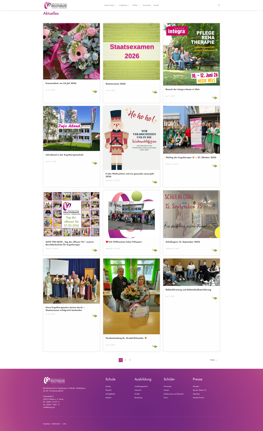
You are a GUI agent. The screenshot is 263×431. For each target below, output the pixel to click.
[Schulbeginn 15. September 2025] (214, 250)
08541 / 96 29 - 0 (52, 402)
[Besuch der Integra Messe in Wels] (214, 97)
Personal (108, 390)
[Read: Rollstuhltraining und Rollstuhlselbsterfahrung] (191, 272)
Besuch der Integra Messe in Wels (183, 89)
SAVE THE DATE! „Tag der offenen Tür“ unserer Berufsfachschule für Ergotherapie (70, 243)
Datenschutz (56, 424)
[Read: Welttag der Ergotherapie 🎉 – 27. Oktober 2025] (191, 129)
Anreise (166, 390)
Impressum (46, 424)
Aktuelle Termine (198, 397)
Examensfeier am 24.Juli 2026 (61, 83)
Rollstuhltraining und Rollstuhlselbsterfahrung (188, 289)
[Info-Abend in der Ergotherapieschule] (94, 163)
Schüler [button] (134, 5)
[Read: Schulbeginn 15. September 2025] (191, 214)
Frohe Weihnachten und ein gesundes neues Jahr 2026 (130, 175)
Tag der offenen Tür (199, 390)
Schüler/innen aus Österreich (174, 394)
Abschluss (196, 394)
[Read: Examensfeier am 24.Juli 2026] (71, 51)
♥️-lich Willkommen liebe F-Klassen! (124, 242)
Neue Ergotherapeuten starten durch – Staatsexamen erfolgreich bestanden (65, 309)
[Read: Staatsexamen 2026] (131, 51)
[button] (115, 5)
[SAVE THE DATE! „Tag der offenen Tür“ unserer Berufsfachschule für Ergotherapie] (94, 250)
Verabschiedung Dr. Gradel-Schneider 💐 (126, 338)
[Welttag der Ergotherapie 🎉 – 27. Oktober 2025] (214, 165)
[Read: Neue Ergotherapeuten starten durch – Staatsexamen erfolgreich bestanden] (71, 281)
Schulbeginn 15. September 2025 (183, 242)
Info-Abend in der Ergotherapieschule (64, 154)
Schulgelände (110, 394)
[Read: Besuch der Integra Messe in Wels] (191, 54)
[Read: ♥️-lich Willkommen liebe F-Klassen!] (131, 214)
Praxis (166, 397)
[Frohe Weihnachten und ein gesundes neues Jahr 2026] (154, 182)
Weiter (213, 360)
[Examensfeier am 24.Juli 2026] (94, 91)
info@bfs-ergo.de (49, 407)
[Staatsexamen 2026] (154, 92)
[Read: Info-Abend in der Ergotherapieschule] (71, 128)
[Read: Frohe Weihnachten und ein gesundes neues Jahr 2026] (131, 138)
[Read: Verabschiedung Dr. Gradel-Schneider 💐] (131, 296)
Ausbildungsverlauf (141, 386)
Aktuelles (196, 386)
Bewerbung (138, 397)
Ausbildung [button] (123, 5)
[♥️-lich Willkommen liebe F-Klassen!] (154, 250)
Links (64, 424)
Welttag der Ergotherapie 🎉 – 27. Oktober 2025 (191, 157)
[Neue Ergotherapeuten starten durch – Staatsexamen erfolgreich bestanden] (94, 315)
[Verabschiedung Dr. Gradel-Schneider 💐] (154, 346)
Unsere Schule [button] (109, 5)
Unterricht (138, 390)
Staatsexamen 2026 (116, 83)
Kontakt (156, 5)
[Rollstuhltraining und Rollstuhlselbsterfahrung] (214, 298)
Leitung (108, 386)
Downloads (147, 5)
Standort (108, 397)
